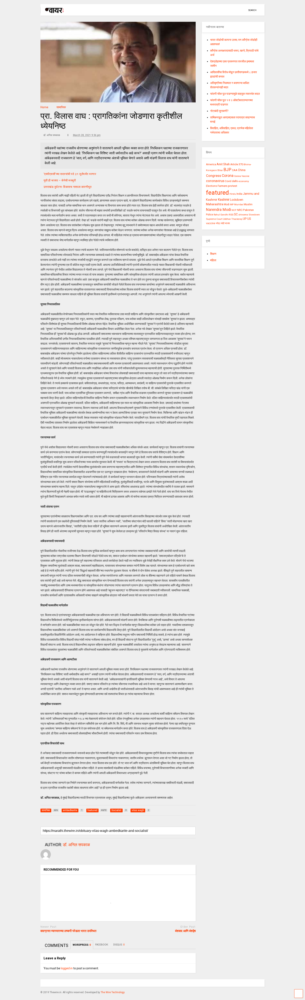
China (241, 170)
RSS (231, 214)
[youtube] (224, 10)
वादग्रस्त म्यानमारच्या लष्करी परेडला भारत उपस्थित (68, 931)
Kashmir (223, 200)
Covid (228, 181)
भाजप (227, 223)
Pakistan (248, 209)
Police (209, 214)
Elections (211, 186)
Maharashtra (214, 204)
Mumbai (238, 204)
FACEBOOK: (102, 944)
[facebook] (243, 10)
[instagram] (237, 10)
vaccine (210, 223)
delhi (235, 181)
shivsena (243, 214)
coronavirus (215, 181)
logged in (67, 968)
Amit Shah (223, 164)
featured (217, 192)
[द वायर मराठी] (52, 12)
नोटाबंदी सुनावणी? (219, 111)
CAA (234, 170)
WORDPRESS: (82, 944)
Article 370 (236, 164)
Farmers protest (227, 185)
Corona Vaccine (241, 176)
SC (236, 214)
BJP (227, 169)
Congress (213, 176)
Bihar (220, 170)
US (249, 218)
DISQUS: (119, 944)
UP (245, 218)
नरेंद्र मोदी (220, 223)
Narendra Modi (218, 209)
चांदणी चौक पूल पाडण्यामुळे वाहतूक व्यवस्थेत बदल (235, 93)
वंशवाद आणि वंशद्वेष (185, 931)
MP (232, 204)
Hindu (232, 194)
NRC (239, 209)
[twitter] (230, 10)
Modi (226, 204)
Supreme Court (214, 218)
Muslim (248, 204)
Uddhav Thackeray (232, 219)
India (239, 193)
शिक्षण (213, 253)
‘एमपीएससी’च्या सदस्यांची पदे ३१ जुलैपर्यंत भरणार (70, 174)
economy (243, 181)
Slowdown (254, 214)
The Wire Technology (113, 992)
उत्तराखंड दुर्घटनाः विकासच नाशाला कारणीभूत (68, 186)
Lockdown (236, 199)
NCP (234, 210)
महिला (213, 260)
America (211, 164)
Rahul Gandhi (221, 214)
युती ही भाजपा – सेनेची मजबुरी (60, 180)
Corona (227, 176)
